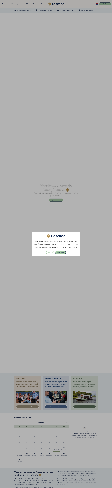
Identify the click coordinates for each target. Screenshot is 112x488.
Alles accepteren (60, 252)
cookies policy (70, 244)
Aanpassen (50, 252)
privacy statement (73, 247)
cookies (41, 243)
